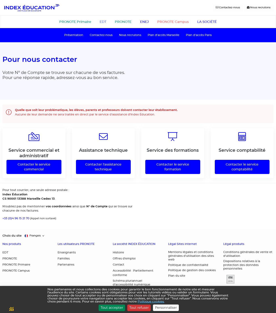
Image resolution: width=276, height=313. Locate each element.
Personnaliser (166, 308)
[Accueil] (31, 8)
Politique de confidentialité (188, 265)
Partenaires (66, 264)
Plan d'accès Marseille (163, 35)
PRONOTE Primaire (75, 21)
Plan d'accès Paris (199, 35)
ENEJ (144, 21)
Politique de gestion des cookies (192, 270)
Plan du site (176, 275)
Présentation (73, 35)
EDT (103, 21)
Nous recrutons (130, 35)
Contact (118, 264)
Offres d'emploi (124, 258)
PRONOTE (123, 21)
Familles (64, 258)
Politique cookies (151, 301)
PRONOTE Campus (173, 21)
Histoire (118, 252)
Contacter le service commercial (34, 167)
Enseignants (67, 252)
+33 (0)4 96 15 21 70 (15, 218)
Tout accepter (112, 308)
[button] (229, 279)
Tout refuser (139, 308)
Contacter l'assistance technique (103, 167)
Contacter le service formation (172, 167)
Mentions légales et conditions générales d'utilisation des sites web (191, 256)
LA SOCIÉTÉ (207, 21)
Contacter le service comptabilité (242, 167)
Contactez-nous (101, 35)
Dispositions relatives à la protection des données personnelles (241, 265)
